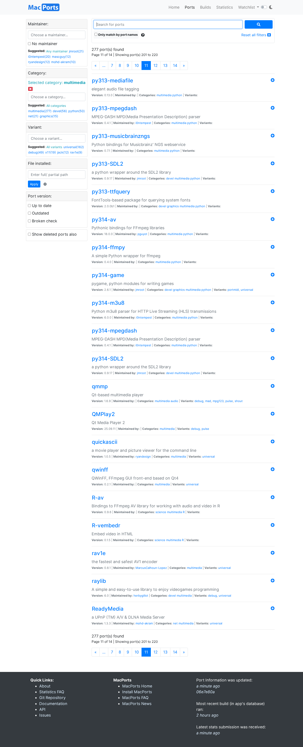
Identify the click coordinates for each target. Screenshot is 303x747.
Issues (45, 715)
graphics (173, 206)
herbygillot (141, 595)
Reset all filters (254, 35)
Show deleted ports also (54, 234)
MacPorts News (137, 703)
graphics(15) (49, 116)
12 (155, 65)
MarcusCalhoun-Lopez (151, 568)
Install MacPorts (137, 691)
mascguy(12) (61, 56)
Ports (190, 7)
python (177, 95)
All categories (56, 106)
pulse (229, 401)
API (42, 709)
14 (175, 65)
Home (174, 7)
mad (208, 401)
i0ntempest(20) (39, 56)
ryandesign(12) (39, 62)
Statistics (224, 7)
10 (137, 65)
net (175, 623)
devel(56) (60, 111)
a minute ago (208, 733)
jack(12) (63, 152)
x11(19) (50, 152)
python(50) (76, 111)
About (44, 686)
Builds (205, 7)
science (160, 512)
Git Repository (52, 697)
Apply (34, 184)
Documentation (53, 703)
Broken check (44, 221)
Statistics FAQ (51, 691)
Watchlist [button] (247, 7)
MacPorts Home (137, 686)
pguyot (142, 234)
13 (165, 65)
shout (239, 401)
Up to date (41, 205)
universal (247, 289)
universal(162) (73, 147)
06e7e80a (205, 691)
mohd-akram (144, 623)
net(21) (33, 116)
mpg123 (218, 401)
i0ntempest (143, 123)
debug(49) (36, 152)
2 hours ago (207, 715)
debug (199, 401)
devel (170, 178)
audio (174, 401)
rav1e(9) (76, 152)
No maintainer (44, 43)
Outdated (40, 213)
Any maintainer (57, 51)
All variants (54, 147)
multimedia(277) (39, 111)
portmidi (233, 289)
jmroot (141, 178)
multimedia (164, 95)
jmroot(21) (76, 51)
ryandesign (143, 456)
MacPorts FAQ (135, 697)
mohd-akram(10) (63, 62)
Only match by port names (117, 34)
